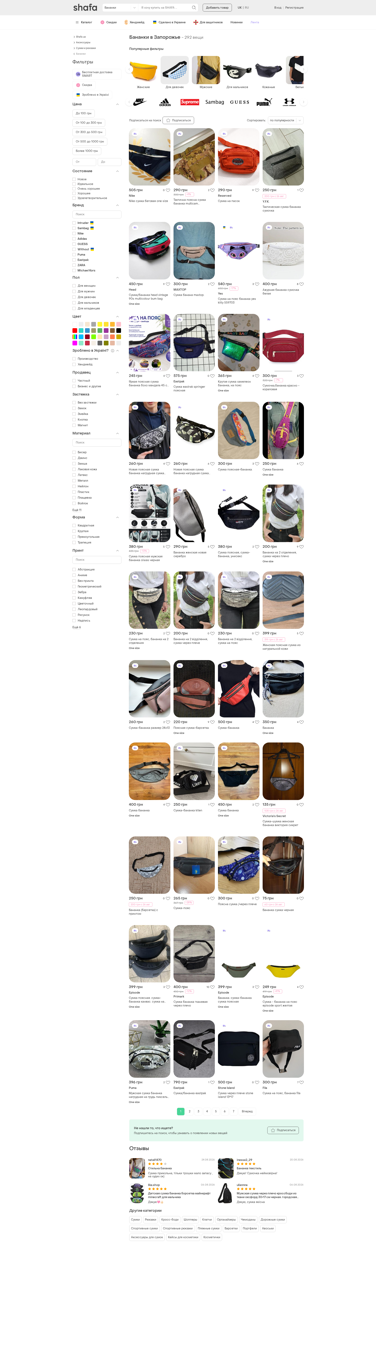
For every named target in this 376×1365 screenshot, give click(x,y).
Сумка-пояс (182, 908)
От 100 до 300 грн (89, 123)
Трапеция (84, 542)
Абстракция (86, 569)
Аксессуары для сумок (147, 1237)
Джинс (83, 458)
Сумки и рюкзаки (86, 48)
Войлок (83, 503)
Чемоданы (248, 1220)
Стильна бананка (160, 1168)
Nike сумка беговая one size (148, 201)
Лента (254, 22)
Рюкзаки (150, 1220)
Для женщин (87, 286)
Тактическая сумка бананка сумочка (282, 209)
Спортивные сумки (144, 1228)
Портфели (250, 1228)
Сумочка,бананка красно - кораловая (281, 387)
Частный (84, 381)
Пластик (83, 492)
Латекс (83, 475)
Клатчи (207, 1220)
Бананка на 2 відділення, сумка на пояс (235, 641)
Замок (82, 408)
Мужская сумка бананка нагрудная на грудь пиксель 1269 (148, 1095)
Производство (88, 359)
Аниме (82, 575)
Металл (83, 481)
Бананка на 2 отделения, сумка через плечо (280, 554)
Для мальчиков (88, 303)
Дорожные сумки (273, 1220)
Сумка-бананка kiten (188, 810)
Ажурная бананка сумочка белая (281, 292)
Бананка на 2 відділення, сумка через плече (191, 641)
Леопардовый (88, 609)
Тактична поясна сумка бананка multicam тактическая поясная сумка (193, 201)
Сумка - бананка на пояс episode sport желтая (280, 1003)
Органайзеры (226, 1220)
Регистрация (294, 8)
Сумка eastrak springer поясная (189, 388)
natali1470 (155, 1160)
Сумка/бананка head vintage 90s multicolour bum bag (148, 297)
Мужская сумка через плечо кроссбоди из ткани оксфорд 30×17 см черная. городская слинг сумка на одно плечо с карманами (267, 1195)
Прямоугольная (88, 537)
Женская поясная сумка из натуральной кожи (281, 647)
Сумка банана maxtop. (189, 295)
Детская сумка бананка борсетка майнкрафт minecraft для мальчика (179, 1195)
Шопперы (190, 1220)
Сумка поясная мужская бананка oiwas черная (146, 558)
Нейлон (83, 486)
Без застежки (87, 403)
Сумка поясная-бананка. (235, 469)
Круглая (83, 531)
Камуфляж (85, 598)
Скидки (111, 22)
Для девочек (87, 297)
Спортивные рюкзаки (178, 1228)
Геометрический (89, 586)
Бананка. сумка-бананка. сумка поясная (235, 1000)
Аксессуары (83, 42)
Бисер (82, 452)
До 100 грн (83, 113)
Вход (277, 8)
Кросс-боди (170, 1220)
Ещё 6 (76, 627)
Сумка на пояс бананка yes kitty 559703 (237, 301)
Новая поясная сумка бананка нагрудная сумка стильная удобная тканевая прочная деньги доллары (193, 471)
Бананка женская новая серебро (190, 554)
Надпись (84, 621)
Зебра (82, 592)
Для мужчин (86, 291)
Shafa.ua (81, 36)
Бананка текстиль (249, 1168)
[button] (129, 69)
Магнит (83, 425)
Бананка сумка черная (278, 910)
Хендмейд (137, 22)
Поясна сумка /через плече (237, 904)
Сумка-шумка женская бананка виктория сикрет (280, 823)
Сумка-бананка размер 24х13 (149, 728)
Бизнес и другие (89, 386)
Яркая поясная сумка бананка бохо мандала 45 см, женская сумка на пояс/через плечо (149, 383)
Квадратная (86, 525)
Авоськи (268, 1228)
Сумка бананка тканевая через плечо (191, 1003)
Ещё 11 (77, 510)
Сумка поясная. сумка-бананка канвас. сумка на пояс (146, 1000)
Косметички (211, 1237)
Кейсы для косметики (183, 1237)
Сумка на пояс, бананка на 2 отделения (148, 641)
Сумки (135, 1220)
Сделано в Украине (172, 22)
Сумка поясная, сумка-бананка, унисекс (234, 554)
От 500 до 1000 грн (90, 141)
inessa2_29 (244, 1160)
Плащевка (85, 498)
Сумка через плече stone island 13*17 (235, 1095)
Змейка (83, 414)
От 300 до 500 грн (89, 132)
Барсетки (231, 1228)
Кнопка (83, 420)
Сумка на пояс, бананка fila (281, 1093)
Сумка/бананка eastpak (190, 1093)
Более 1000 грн (87, 151)
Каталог (86, 22)
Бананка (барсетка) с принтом (143, 912)
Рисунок (83, 615)
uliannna (242, 1185)
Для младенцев (89, 308)
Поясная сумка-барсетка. (191, 728)
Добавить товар (217, 8)
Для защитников (211, 22)
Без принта (86, 581)
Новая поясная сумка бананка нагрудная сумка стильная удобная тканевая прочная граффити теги (148, 471)
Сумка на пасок (229, 201)
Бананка (268, 728)
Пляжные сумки (209, 1228)
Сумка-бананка (228, 728)
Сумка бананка (273, 469)
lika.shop (154, 1185)
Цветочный (86, 603)
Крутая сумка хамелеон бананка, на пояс (234, 383)
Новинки (236, 22)
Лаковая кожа (87, 469)
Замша (82, 464)
